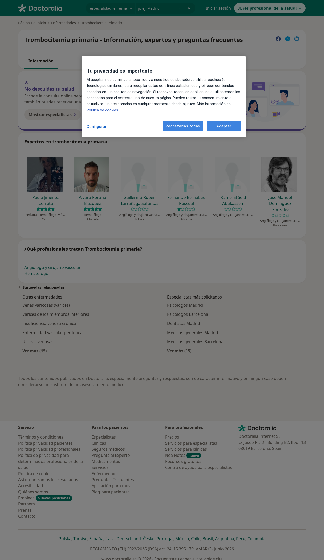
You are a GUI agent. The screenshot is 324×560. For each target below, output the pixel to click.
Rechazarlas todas (183, 126)
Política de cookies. (103, 110)
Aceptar (223, 126)
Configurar (97, 126)
